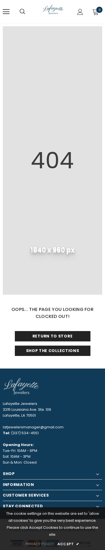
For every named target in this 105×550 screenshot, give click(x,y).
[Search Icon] (22, 12)
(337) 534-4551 (25, 433)
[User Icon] (80, 12)
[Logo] (53, 11)
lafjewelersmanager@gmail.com (33, 427)
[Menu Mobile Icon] (6, 11)
